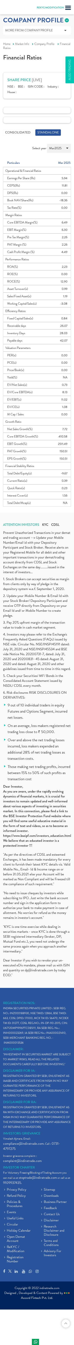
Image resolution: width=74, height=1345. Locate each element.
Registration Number (15, 1259)
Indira (35, 1342)
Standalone (48, 132)
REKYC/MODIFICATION (50, 7)
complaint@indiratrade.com (22, 1160)
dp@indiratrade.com (39, 970)
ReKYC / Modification (15, 1249)
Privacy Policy (16, 1190)
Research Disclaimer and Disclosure (54, 1230)
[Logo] (13, 8)
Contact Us (52, 1214)
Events (11, 1212)
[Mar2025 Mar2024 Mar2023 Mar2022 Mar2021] (59, 150)
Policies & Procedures (14, 1204)
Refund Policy (16, 1196)
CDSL (55, 525)
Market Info (22, 44)
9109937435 (12, 1182)
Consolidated (17, 132)
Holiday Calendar (19, 1231)
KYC (45, 525)
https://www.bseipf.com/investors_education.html (37, 835)
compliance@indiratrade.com (23, 1143)
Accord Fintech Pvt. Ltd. (37, 1297)
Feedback (50, 1208)
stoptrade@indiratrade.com (38, 1177)
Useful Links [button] (15, 1218)
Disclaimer (51, 1220)
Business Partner (55, 1202)
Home (6, 44)
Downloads (51, 1196)
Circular (12, 1224)
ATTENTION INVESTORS (21, 525)
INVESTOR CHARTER (19, 1167)
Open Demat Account (16, 1239)
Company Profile (44, 44)
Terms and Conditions (51, 1243)
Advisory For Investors (52, 1253)
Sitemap (49, 1190)
